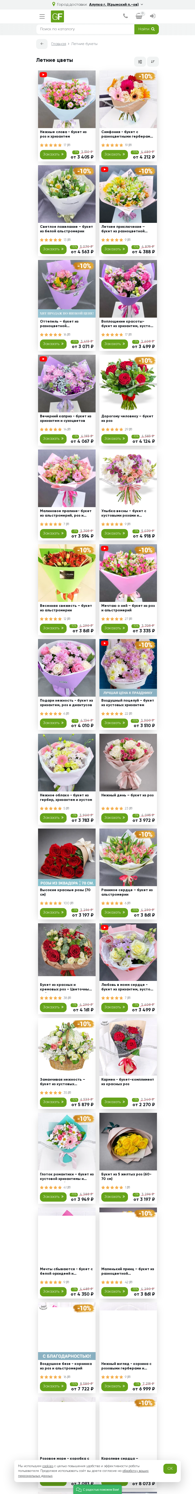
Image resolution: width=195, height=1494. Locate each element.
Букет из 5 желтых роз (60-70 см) (126, 1177)
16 (65, 334)
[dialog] (125, 16)
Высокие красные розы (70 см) (65, 892)
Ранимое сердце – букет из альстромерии (127, 892)
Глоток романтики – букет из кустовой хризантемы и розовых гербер (67, 1177)
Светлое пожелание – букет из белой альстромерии (66, 229)
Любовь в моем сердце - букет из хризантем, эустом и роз (127, 988)
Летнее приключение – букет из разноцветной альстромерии (123, 230)
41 (65, 1187)
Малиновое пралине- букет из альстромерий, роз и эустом (66, 514)
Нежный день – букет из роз (127, 795)
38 (65, 998)
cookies (47, 1466)
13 (65, 240)
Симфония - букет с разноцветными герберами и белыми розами (126, 135)
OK (170, 1469)
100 (66, 903)
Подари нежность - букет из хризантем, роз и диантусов (66, 703)
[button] (97, 1489)
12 (65, 619)
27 (127, 619)
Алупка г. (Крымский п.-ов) (114, 5)
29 (127, 429)
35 (65, 1092)
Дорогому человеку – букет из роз (127, 419)
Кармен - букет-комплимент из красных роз (127, 1082)
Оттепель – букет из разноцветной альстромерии (59, 325)
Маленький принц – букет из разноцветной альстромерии (127, 1272)
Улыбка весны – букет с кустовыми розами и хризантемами (123, 514)
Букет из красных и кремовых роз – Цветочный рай (65, 988)
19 (127, 145)
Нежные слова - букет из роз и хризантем (63, 134)
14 (65, 429)
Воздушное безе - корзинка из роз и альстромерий (66, 1366)
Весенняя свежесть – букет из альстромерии (66, 608)
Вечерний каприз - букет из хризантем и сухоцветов (65, 419)
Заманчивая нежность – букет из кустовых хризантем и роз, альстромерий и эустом (62, 1083)
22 (127, 713)
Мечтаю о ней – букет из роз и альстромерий (128, 608)
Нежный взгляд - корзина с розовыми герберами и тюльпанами (126, 1367)
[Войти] (152, 16)
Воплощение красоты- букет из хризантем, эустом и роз (127, 325)
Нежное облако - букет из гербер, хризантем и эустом (66, 798)
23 (127, 808)
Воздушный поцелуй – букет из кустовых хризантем (127, 703)
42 (127, 1282)
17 (65, 145)
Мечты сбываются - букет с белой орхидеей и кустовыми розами (66, 1272)
